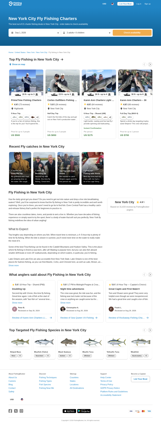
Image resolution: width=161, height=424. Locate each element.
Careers (12, 381)
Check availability (132, 33)
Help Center (105, 377)
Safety (11, 392)
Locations (74, 384)
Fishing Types (45, 381)
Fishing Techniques (48, 377)
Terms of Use (106, 381)
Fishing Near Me (46, 388)
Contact (12, 388)
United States (20, 52)
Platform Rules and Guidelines (114, 392)
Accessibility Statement (110, 395)
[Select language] (112, 4)
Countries (74, 377)
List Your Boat (125, 4)
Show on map (18, 64)
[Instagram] (21, 411)
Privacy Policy (106, 384)
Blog (11, 384)
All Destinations (77, 388)
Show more (14, 265)
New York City (41, 52)
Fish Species (45, 384)
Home (11, 52)
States (72, 381)
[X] (16, 411)
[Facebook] (10, 411)
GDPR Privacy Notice (110, 388)
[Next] (150, 64)
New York (31, 52)
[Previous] (145, 64)
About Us (13, 377)
